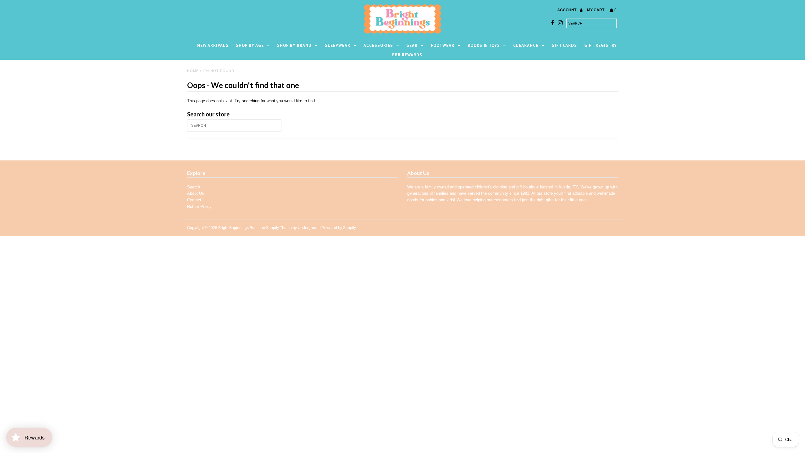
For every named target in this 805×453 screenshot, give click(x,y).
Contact (194, 200)
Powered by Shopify (339, 228)
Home (193, 71)
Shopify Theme (279, 228)
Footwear (442, 45)
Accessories (378, 45)
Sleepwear (337, 45)
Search (193, 187)
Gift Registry (600, 45)
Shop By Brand (294, 45)
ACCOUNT (567, 10)
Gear (412, 45)
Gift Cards (564, 45)
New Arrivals (213, 45)
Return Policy (199, 206)
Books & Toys (484, 45)
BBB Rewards (407, 55)
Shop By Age (250, 45)
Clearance (525, 45)
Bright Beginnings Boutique (241, 228)
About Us (195, 193)
